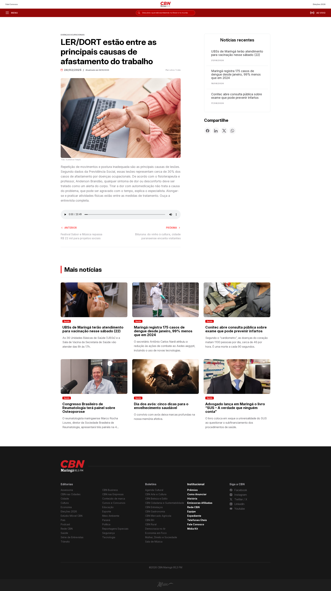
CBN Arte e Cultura (155, 494)
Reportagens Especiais (115, 528)
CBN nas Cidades (71, 494)
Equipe (191, 511)
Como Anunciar (197, 494)
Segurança (108, 532)
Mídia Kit (192, 528)
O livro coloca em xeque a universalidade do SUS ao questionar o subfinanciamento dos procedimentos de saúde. (236, 423)
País (63, 520)
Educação (108, 507)
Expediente (194, 515)
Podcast (65, 524)
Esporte (106, 511)
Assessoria (67, 489)
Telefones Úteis (197, 520)
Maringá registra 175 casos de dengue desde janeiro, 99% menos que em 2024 (236, 74)
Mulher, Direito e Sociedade (161, 537)
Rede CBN (67, 528)
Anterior (70, 227)
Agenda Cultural (154, 489)
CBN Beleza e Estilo (156, 498)
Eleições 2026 (319, 4)
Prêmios (192, 489)
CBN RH (149, 520)
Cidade (65, 498)
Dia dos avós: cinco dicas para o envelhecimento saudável (161, 406)
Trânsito (65, 541)
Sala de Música (153, 541)
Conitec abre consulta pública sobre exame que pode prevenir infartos (236, 96)
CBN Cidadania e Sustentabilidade (164, 502)
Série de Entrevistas (72, 537)
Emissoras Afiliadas (199, 502)
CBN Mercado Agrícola (158, 515)
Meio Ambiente (110, 515)
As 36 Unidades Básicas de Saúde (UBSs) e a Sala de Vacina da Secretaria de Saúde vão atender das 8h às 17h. (91, 342)
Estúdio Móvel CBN (71, 515)
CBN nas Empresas (113, 494)
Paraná (106, 520)
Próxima (171, 227)
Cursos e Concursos (113, 502)
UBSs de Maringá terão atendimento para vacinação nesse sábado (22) (237, 53)
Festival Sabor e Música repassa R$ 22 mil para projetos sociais (81, 236)
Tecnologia (108, 537)
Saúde (66, 321)
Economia (66, 507)
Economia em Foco (156, 532)
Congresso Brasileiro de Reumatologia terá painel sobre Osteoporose (88, 408)
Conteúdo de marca (113, 498)
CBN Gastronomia (155, 511)
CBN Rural (151, 524)
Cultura (65, 502)
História (192, 498)
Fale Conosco (12, 4)
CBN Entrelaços (154, 507)
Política (106, 524)
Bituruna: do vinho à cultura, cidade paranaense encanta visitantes (158, 236)
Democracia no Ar (155, 528)
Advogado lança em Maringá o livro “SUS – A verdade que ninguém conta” (235, 408)
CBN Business (110, 489)
